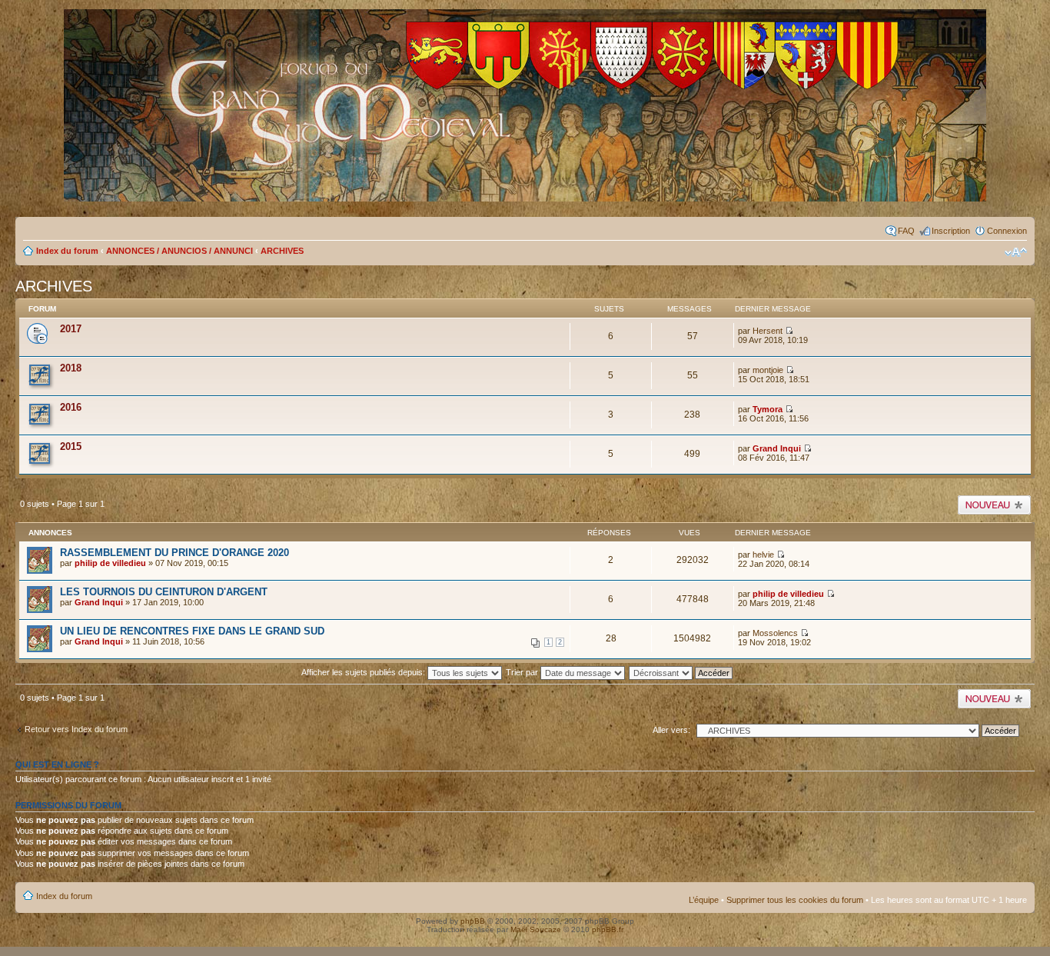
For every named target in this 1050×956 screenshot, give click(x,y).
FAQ (906, 230)
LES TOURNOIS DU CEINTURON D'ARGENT (163, 592)
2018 (70, 368)
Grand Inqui (777, 448)
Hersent (768, 330)
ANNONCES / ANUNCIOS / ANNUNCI (179, 250)
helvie (763, 554)
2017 (70, 329)
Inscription (951, 230)
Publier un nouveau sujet (993, 504)
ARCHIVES (282, 250)
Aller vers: (671, 729)
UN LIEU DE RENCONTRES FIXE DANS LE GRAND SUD (192, 631)
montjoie (768, 370)
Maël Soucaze (535, 929)
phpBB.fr (607, 929)
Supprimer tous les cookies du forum (794, 899)
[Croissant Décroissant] (689, 672)
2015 (70, 446)
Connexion (1007, 230)
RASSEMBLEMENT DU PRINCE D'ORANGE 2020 (174, 552)
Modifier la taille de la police (1016, 252)
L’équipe (704, 899)
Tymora (768, 409)
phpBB (472, 921)
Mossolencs (775, 633)
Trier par (523, 672)
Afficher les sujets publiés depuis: (364, 672)
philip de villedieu (110, 563)
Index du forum (67, 250)
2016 (70, 407)
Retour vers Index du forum (76, 729)
